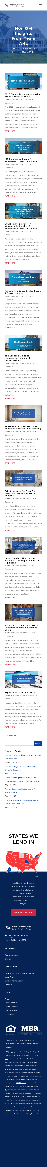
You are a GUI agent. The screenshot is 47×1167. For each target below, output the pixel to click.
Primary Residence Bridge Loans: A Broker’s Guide (23, 292)
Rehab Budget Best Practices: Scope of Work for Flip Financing (23, 427)
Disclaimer (9, 1014)
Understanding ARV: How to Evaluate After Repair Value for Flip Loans (22, 560)
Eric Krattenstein (14, 431)
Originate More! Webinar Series (19, 973)
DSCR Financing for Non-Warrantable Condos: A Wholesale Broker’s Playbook (21, 226)
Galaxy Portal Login (14, 981)
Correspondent (12, 955)
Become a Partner (23, 912)
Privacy (8, 999)
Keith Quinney (13, 99)
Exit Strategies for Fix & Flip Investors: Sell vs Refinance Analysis (20, 493)
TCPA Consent (12, 1007)
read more (10, 131)
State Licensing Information (14, 1055)
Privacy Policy (23, 1086)
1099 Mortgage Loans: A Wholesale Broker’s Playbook (21, 160)
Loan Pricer (10, 977)
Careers (8, 985)
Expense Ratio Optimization (20, 692)
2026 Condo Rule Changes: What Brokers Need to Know (23, 95)
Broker (8, 959)
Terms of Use (11, 1003)
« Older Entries (11, 735)
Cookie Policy (11, 1010)
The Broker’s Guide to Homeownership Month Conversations (18, 358)
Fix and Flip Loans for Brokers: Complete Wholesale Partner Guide (21, 627)
